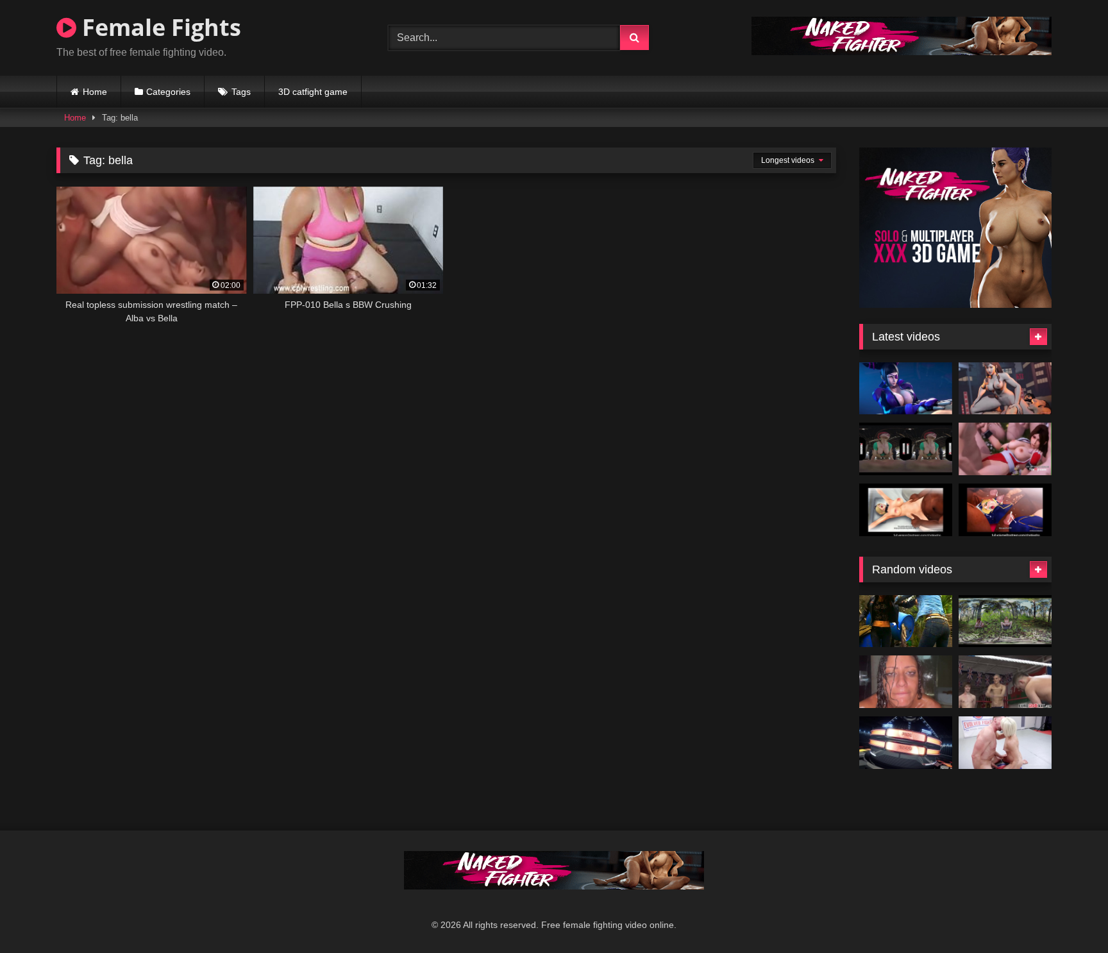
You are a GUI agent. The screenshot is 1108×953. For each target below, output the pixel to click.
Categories (168, 92)
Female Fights (158, 27)
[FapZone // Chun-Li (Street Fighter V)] (1005, 388)
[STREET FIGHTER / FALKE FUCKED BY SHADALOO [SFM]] (905, 510)
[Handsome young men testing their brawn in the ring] (1005, 681)
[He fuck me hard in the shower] (905, 681)
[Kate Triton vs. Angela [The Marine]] (905, 621)
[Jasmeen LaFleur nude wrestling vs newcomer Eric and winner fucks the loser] (905, 742)
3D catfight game (313, 92)
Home (95, 92)
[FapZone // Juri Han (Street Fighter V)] (905, 388)
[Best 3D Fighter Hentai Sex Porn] (1005, 449)
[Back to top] (1068, 914)
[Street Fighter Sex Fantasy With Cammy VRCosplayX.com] (905, 449)
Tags (241, 92)
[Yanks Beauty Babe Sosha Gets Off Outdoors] (1005, 621)
